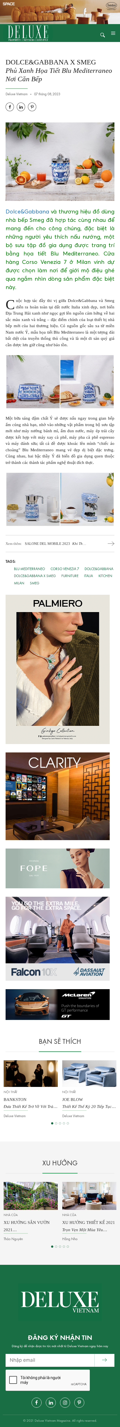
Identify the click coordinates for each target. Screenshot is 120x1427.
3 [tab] (60, 1123)
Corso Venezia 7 (65, 569)
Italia (88, 576)
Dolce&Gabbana (27, 211)
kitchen (105, 576)
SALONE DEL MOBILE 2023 (55, 544)
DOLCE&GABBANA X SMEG (35, 576)
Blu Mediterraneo (29, 569)
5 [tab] (68, 1123)
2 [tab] (56, 1123)
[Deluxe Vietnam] (28, 33)
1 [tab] (52, 1123)
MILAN (19, 583)
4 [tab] (64, 1123)
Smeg (34, 583)
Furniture (69, 576)
